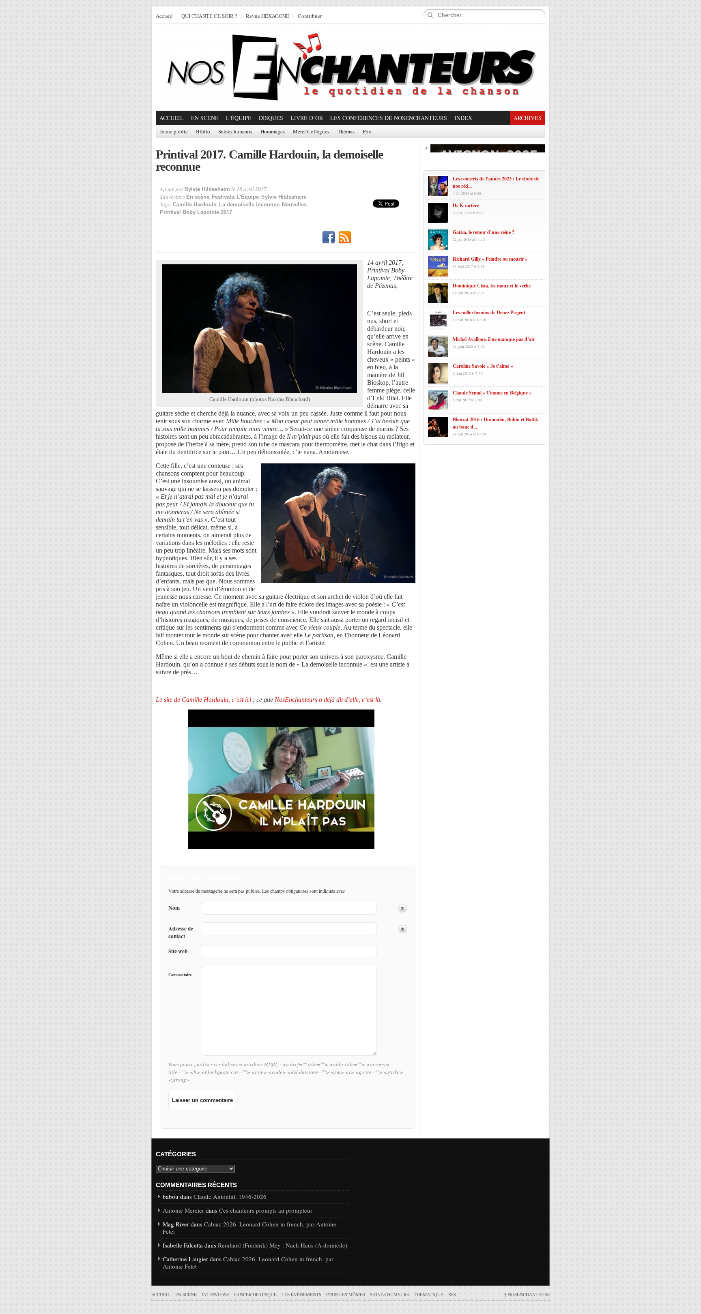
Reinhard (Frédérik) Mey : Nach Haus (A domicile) (282, 1245)
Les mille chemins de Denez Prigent (489, 312)
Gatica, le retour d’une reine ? (483, 232)
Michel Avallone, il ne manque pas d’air (494, 339)
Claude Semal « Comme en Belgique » (492, 392)
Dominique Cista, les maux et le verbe (492, 285)
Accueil (164, 16)
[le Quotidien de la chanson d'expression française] (350, 67)
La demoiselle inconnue (249, 204)
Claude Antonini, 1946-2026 (230, 1196)
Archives (528, 118)
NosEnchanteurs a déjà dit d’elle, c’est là (327, 699)
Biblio (203, 132)
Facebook (328, 237)
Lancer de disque (255, 1294)
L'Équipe (239, 118)
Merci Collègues (311, 132)
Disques (271, 118)
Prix (367, 132)
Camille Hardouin (195, 204)
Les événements (301, 1294)
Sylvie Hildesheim (207, 189)
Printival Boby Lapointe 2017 (196, 212)
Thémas (346, 132)
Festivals (223, 197)
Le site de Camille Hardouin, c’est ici (203, 699)
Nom (174, 908)
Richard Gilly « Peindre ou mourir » (490, 258)
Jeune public (174, 132)
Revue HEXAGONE (267, 16)
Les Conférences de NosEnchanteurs (388, 118)
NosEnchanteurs (527, 1294)
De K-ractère (466, 205)
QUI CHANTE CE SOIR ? (209, 16)
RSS (344, 237)
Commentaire (179, 974)
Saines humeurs (235, 132)
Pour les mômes (345, 1294)
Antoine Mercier (183, 1210)
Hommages (272, 132)
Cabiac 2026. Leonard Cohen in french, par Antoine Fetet (249, 1227)
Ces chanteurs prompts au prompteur (265, 1210)
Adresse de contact (180, 932)
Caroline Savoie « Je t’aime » (483, 365)
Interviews (215, 1294)
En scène (205, 118)
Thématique (428, 1294)
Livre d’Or (306, 118)
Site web (177, 951)
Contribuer (310, 16)
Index (463, 118)
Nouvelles (294, 204)
